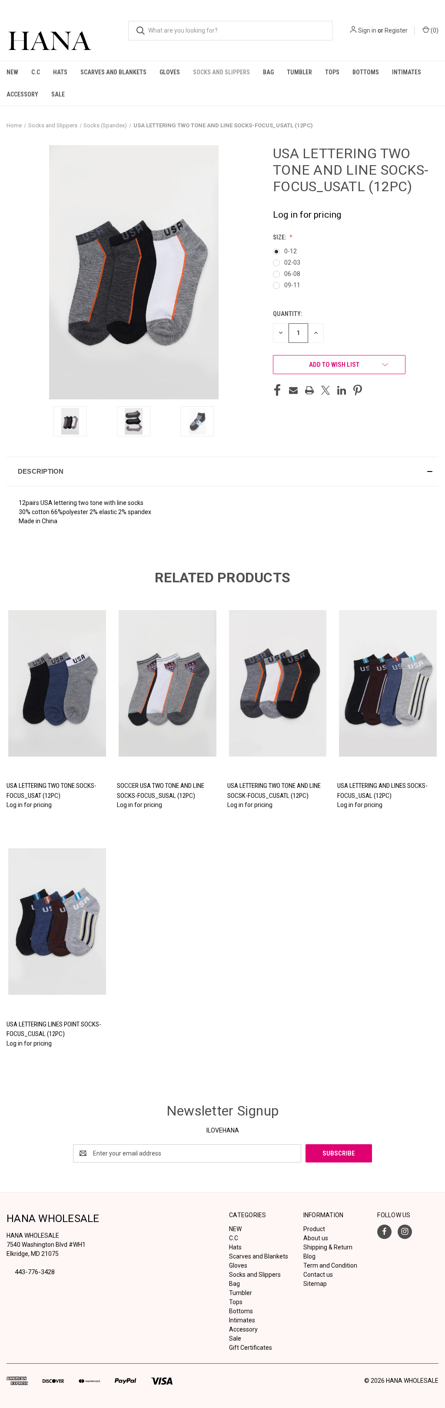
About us (315, 1238)
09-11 (292, 285)
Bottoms (365, 72)
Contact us (318, 1274)
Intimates (406, 72)
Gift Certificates (250, 1347)
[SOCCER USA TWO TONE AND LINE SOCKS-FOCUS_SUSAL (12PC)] (167, 683)
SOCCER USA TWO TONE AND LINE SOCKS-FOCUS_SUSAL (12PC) (160, 791)
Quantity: (287, 313)
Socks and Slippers (221, 72)
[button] (222, 471)
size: (280, 237)
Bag (268, 72)
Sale (58, 94)
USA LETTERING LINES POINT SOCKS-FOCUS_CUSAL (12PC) (54, 1029)
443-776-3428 (35, 1272)
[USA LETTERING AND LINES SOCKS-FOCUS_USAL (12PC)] (388, 683)
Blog (309, 1256)
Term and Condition (330, 1265)
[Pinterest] (357, 390)
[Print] (309, 390)
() (433, 30)
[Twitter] (325, 390)
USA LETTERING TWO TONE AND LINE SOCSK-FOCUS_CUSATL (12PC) (274, 791)
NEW (12, 72)
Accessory (22, 94)
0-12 (290, 251)
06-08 (292, 273)
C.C (35, 72)
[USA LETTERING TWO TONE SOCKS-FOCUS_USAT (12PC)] (57, 683)
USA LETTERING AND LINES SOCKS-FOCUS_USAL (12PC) (382, 791)
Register (396, 30)
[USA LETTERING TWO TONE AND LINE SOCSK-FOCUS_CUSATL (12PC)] (278, 683)
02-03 (292, 262)
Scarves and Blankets (113, 72)
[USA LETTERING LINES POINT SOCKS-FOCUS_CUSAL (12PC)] (57, 921)
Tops (332, 72)
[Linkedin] (341, 390)
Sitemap (315, 1283)
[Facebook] (277, 390)
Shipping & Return (327, 1247)
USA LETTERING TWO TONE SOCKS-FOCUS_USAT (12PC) (51, 791)
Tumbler (299, 72)
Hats (60, 72)
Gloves (169, 72)
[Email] (293, 390)
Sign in (367, 30)
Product (314, 1228)
